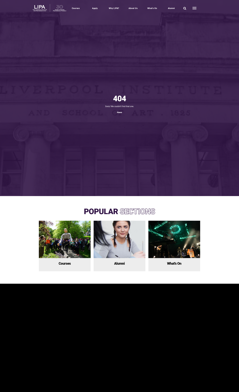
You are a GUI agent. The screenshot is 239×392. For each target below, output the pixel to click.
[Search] (185, 8)
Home (119, 112)
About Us (133, 8)
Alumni (171, 8)
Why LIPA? (114, 8)
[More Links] (194, 8)
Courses (76, 8)
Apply (95, 8)
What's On (152, 8)
